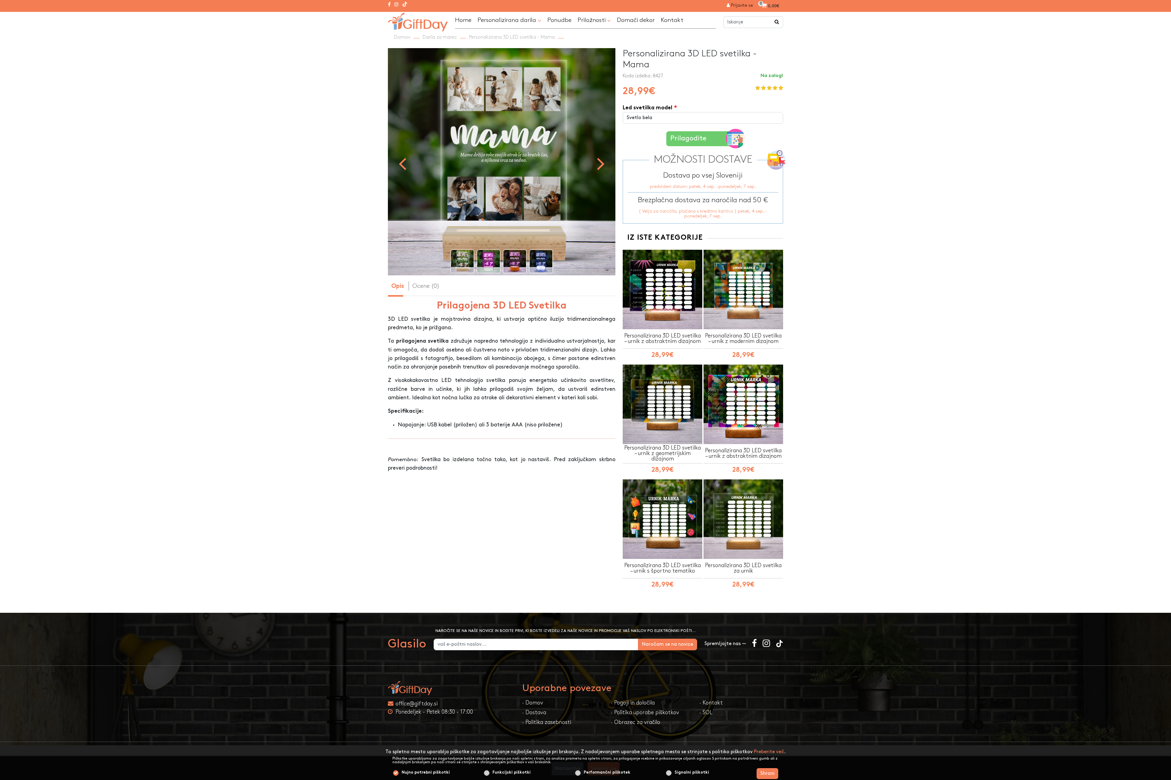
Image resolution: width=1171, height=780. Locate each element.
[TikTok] (404, 5)
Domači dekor (636, 20)
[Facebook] (389, 5)
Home (463, 20)
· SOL (705, 712)
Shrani (767, 773)
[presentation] (402, 163)
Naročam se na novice (667, 644)
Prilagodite (688, 138)
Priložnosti (592, 20)
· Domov (532, 702)
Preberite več (769, 752)
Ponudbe (559, 20)
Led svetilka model (647, 108)
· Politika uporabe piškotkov (645, 712)
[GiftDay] (451, 688)
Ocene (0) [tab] (425, 286)
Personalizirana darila (508, 20)
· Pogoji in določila (633, 702)
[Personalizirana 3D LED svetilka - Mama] (418, 21)
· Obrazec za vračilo (635, 722)
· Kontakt (711, 702)
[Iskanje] (777, 22)
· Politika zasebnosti (546, 722)
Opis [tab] (397, 286)
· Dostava (534, 712)
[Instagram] (396, 5)
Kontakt (672, 20)
